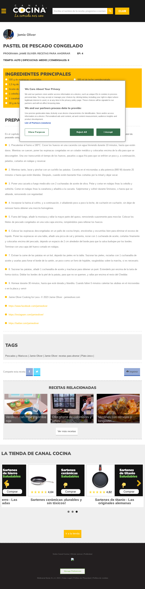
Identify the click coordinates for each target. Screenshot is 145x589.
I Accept (108, 132)
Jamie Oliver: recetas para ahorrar (61, 356)
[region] (72, 111)
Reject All (82, 132)
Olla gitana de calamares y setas (71, 419)
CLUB (122, 11)
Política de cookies (100, 578)
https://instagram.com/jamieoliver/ (26, 314)
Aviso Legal (67, 578)
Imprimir (133, 371)
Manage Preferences (72, 571)
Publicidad (88, 554)
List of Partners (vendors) (38, 122)
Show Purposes (36, 132)
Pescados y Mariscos (16, 356)
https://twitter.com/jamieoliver (24, 323)
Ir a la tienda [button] (73, 533)
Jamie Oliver (36, 356)
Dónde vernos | (77, 554)
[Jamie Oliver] (23, 39)
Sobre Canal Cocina (61, 554)
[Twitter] (37, 372)
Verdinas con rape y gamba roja (26, 419)
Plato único (87, 356)
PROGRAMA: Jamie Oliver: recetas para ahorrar (36, 53)
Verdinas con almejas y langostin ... (115, 419)
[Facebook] (29, 372)
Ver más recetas (67, 431)
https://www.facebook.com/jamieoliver (28, 306)
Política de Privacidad (82, 578)
